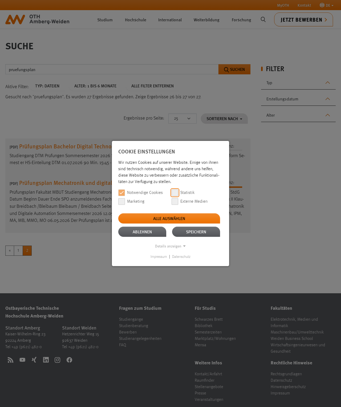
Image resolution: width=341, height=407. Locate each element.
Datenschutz (181, 257)
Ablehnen (142, 232)
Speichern (196, 232)
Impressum (159, 257)
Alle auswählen (169, 218)
